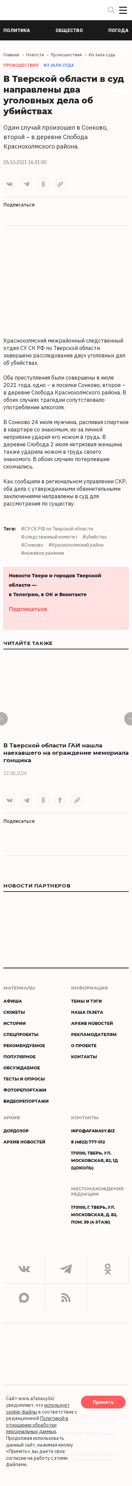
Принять (103, 1402)
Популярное (19, 1056)
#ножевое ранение (42, 553)
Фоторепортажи (24, 1090)
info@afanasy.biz (93, 1130)
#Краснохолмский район (76, 545)
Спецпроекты (21, 1034)
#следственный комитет (49, 537)
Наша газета (87, 1012)
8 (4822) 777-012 (88, 1141)
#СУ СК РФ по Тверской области (57, 529)
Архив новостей (92, 1023)
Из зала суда (59, 65)
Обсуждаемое (21, 1067)
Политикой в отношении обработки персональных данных (37, 1424)
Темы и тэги (86, 1001)
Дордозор (16, 1130)
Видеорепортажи (26, 1101)
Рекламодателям (94, 1034)
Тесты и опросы (24, 1078)
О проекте (83, 1045)
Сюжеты (14, 1012)
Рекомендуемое (24, 1045)
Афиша (12, 1001)
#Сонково (32, 545)
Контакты (84, 1056)
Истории (14, 1023)
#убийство (95, 537)
